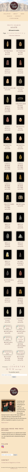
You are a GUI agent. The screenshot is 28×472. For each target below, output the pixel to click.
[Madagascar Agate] (7, 85)
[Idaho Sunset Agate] (20, 258)
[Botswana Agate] (7, 277)
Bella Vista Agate (7, 226)
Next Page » (18, 369)
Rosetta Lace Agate (20, 128)
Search (9, 16)
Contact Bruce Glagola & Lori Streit (10, 462)
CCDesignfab (14, 18)
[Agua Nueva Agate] (7, 66)
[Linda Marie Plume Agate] (7, 103)
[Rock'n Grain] (14, 9)
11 (20, 33)
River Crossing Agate (21, 345)
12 (22, 33)
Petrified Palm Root (8, 52)
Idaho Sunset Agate (20, 263)
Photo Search (14, 25)
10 (18, 33)
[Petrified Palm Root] (7, 48)
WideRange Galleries (13, 468)
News (22, 14)
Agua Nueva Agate (7, 71)
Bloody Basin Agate (7, 358)
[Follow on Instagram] (2, 447)
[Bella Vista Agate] (7, 221)
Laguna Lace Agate (20, 89)
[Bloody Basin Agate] (7, 353)
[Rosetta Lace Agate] (20, 123)
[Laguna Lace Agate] (20, 85)
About (15, 14)
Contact (18, 16)
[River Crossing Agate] (20, 341)
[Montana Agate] (20, 201)
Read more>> (5, 422)
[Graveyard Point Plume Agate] (20, 100)
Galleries (7, 14)
